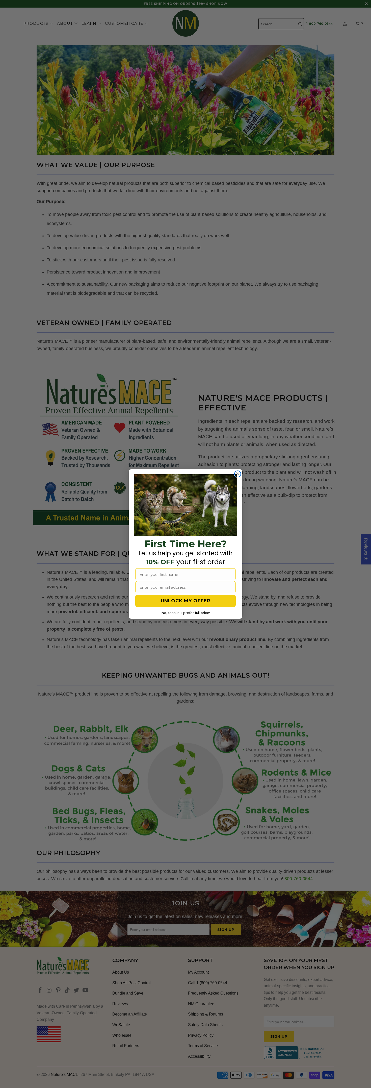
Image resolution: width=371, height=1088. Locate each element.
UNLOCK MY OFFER (185, 601)
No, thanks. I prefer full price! (185, 613)
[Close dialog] (237, 474)
